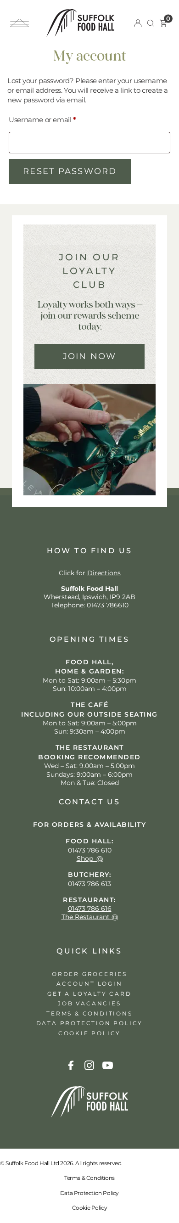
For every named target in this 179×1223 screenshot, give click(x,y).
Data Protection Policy (89, 1192)
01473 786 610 (90, 850)
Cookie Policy (89, 1207)
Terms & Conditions (89, 1177)
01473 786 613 (89, 884)
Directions (104, 573)
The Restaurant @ (90, 917)
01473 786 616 (90, 908)
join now (90, 356)
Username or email (57, 119)
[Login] (138, 23)
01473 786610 (108, 605)
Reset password (70, 171)
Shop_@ (90, 858)
